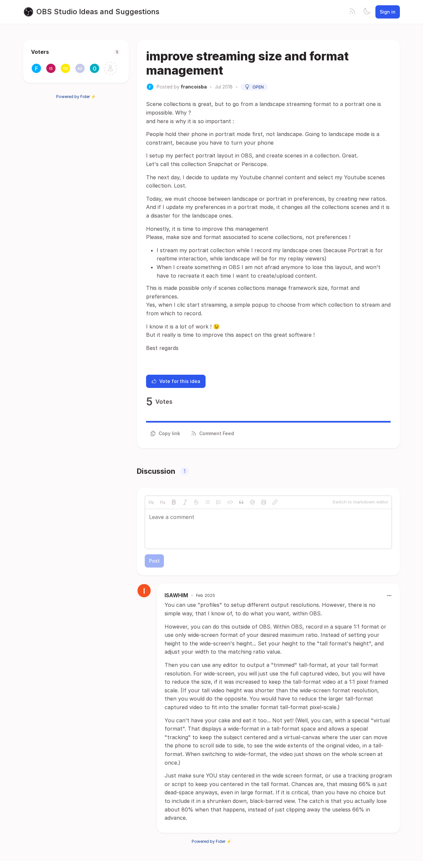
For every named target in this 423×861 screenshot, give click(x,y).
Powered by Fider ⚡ (76, 96)
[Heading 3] (163, 502)
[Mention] (252, 502)
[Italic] (185, 502)
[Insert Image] (264, 502)
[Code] (230, 502)
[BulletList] (207, 502)
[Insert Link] (275, 502)
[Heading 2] (151, 502)
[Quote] (241, 502)
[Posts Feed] (352, 12)
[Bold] (174, 502)
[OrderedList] (219, 502)
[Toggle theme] (367, 12)
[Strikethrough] (196, 502)
